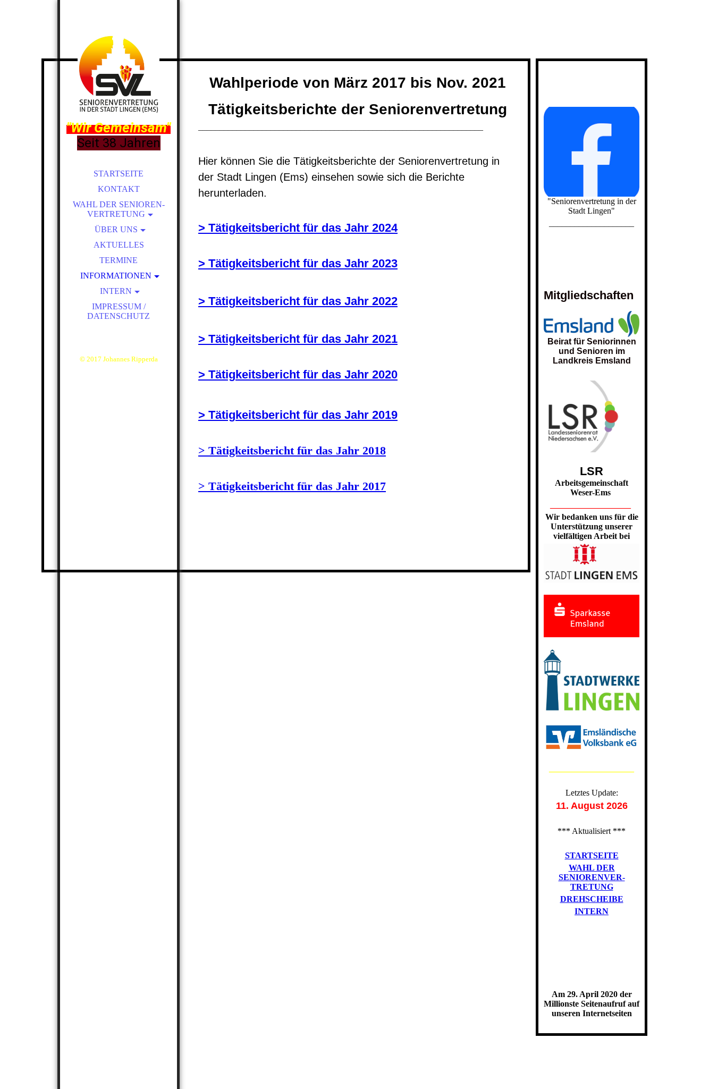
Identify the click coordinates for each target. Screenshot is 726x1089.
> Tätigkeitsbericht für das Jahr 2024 (298, 227)
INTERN (592, 911)
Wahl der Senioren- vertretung (119, 209)
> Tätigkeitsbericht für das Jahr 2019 (298, 414)
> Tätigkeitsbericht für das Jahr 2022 (298, 301)
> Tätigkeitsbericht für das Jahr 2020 (298, 374)
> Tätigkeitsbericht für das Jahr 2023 (298, 263)
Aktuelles (119, 244)
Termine (118, 260)
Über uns (116, 229)
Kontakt (119, 188)
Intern (116, 291)
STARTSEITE (592, 855)
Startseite (118, 173)
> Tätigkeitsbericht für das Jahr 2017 (292, 486)
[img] (118, 74)
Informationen (115, 275)
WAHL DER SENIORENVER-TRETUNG (592, 877)
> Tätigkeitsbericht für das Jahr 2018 (292, 450)
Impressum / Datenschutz (118, 311)
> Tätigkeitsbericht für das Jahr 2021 (298, 338)
